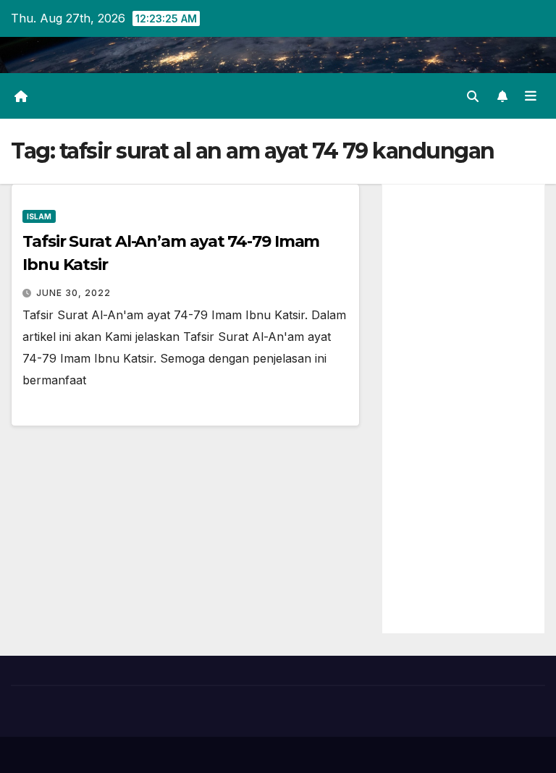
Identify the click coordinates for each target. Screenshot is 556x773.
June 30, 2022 (73, 292)
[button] (473, 96)
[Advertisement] (463, 409)
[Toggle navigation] (530, 95)
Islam (39, 216)
